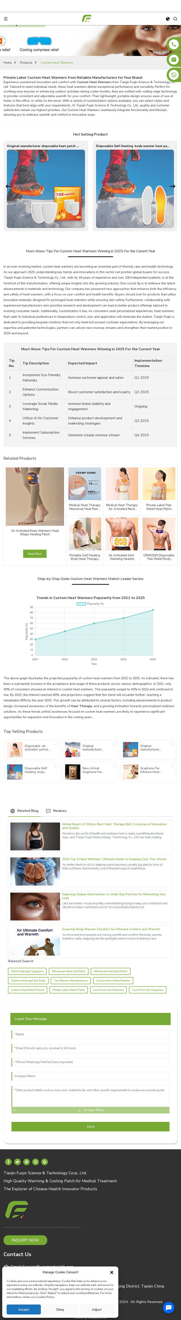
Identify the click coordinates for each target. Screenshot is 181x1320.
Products (26, 63)
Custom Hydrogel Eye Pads (28, 980)
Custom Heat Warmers (57, 63)
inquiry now (25, 1240)
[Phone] (174, 44)
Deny (60, 1309)
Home (8, 63)
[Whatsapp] (174, 75)
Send (90, 1127)
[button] (111, 1272)
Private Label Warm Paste (69, 990)
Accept (23, 1309)
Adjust (97, 1309)
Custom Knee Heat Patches (113, 980)
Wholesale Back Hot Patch (68, 971)
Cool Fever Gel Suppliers (147, 990)
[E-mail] (174, 60)
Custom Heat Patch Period (27, 990)
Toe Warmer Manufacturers (71, 980)
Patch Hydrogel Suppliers (27, 971)
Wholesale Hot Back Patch (110, 971)
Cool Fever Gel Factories (108, 990)
